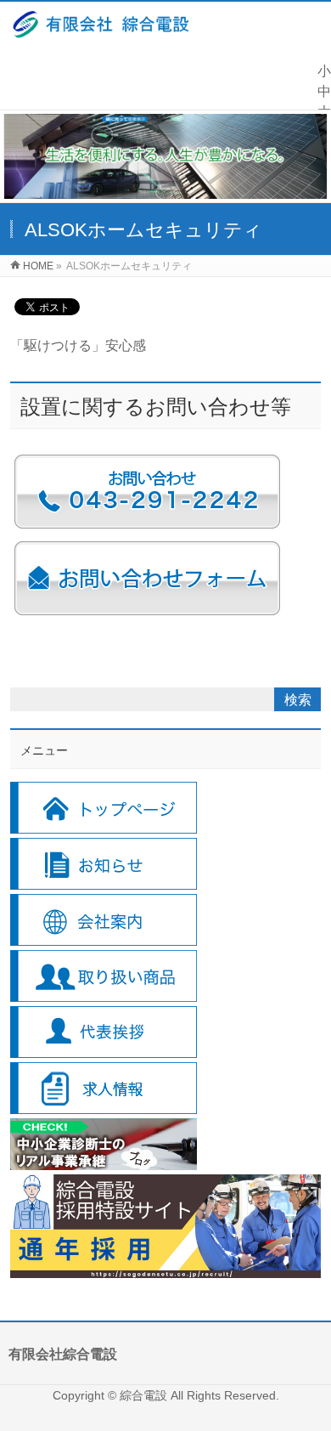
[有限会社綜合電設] (101, 29)
